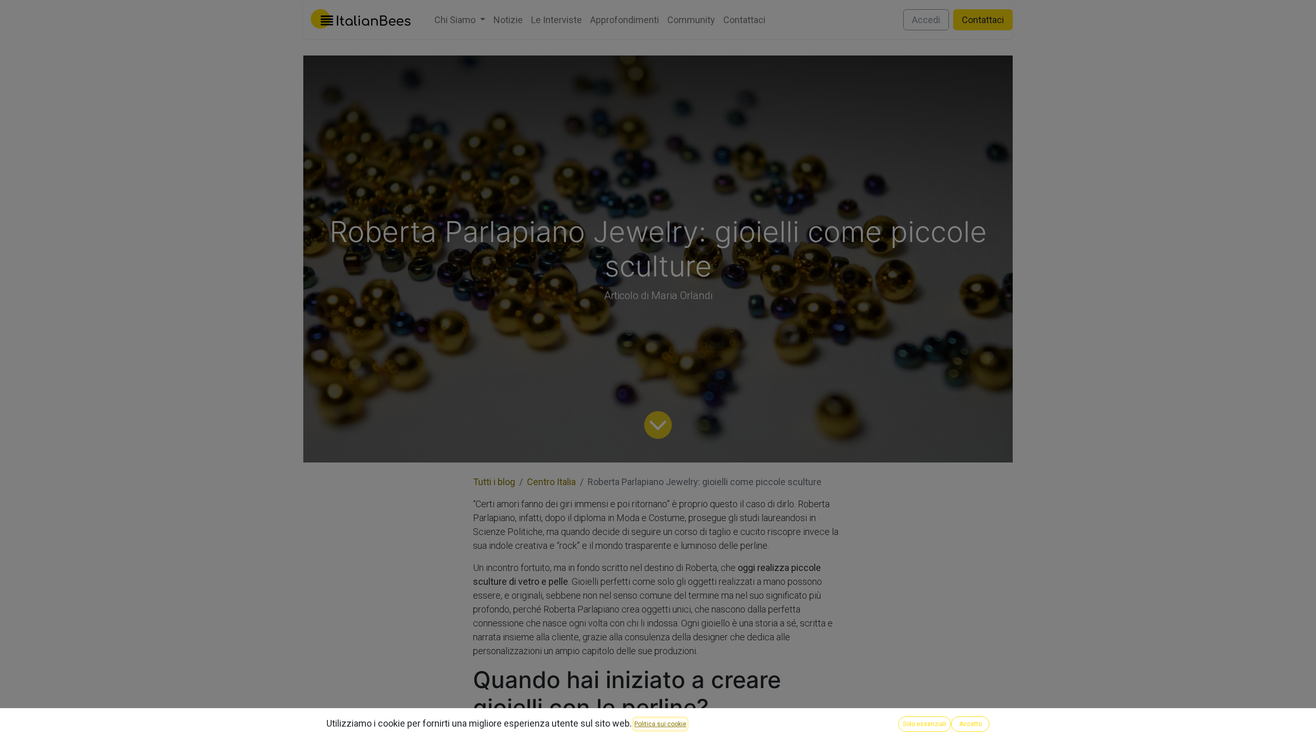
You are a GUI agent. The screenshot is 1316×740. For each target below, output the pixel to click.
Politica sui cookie (660, 724)
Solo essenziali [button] (924, 724)
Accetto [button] (970, 724)
